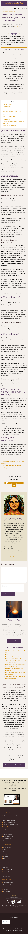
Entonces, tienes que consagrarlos (12, 111)
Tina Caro (11, 28)
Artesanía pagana (7, 857)
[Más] (14, 485)
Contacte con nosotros (8, 887)
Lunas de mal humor (7, 874)
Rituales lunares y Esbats (8, 841)
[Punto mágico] (4, 9)
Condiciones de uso (7, 892)
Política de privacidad (7, 890)
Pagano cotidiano (6, 852)
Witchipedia (16, 26)
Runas (13, 12)
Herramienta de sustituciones (9, 823)
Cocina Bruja (5, 854)
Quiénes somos (6, 870)
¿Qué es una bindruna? (9, 104)
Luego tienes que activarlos (10, 109)
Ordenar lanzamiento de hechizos (14, 770)
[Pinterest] (21, 483)
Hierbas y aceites (6, 863)
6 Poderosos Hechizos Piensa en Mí (15, 656)
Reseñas (5, 879)
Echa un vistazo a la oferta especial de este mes (14, 4)
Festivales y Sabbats (7, 839)
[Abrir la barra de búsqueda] (19, 9)
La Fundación (6, 894)
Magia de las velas (7, 843)
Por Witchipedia (6, 12)
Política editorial (6, 896)
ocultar (17, 102)
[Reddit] (11, 483)
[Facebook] (6, 483)
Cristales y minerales (7, 846)
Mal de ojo (5, 861)
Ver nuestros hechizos (14, 646)
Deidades (5, 837)
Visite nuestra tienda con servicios (10, 821)
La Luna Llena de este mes (9, 825)
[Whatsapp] (16, 483)
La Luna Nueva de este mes (9, 827)
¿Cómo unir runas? (7, 114)
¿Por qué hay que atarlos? (10, 116)
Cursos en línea (6, 881)
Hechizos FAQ (6, 876)
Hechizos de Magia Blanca (8, 835)
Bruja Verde (5, 859)
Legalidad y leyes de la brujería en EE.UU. (12, 829)
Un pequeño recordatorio (9, 125)
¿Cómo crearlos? (7, 106)
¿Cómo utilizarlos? (7, 119)
